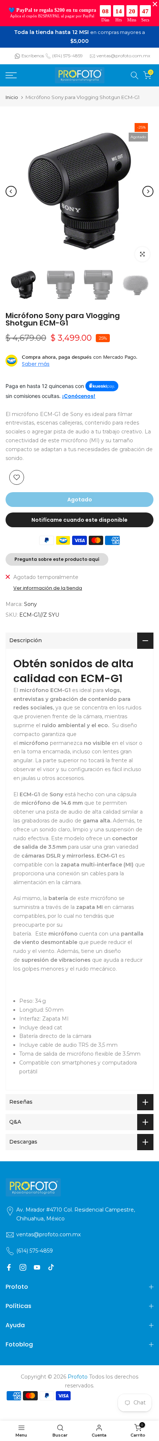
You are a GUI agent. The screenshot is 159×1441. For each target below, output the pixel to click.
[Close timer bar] (155, 4)
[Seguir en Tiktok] (51, 1262)
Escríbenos (32, 51)
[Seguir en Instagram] (23, 1262)
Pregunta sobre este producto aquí (56, 555)
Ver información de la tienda (47, 583)
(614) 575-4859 (67, 51)
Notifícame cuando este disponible (79, 515)
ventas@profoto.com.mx (123, 51)
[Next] (147, 186)
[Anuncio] (79, 34)
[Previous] (11, 186)
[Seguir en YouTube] (37, 1262)
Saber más (36, 359)
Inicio (12, 92)
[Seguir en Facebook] (9, 1262)
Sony (30, 599)
